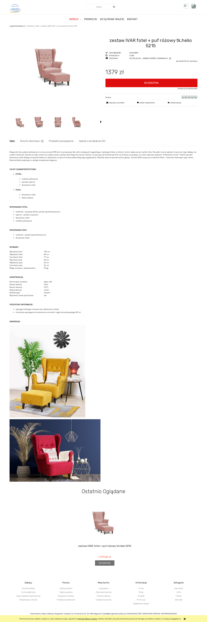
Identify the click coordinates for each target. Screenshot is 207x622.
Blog (141, 592)
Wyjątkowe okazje (141, 603)
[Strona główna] (15, 8)
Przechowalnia (103, 596)
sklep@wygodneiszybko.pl (114, 614)
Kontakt (141, 596)
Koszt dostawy (28, 588)
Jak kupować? (66, 588)
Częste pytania (66, 592)
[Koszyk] (194, 6)
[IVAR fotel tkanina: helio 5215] (39, 122)
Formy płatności (28, 592)
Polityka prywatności (66, 600)
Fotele (179, 596)
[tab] (15, 141)
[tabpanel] (103, 316)
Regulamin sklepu (66, 596)
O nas (141, 588)
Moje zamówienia (103, 592)
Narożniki (179, 588)
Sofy (179, 592)
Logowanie (103, 588)
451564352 (132, 614)
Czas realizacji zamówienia (28, 596)
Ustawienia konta (103, 600)
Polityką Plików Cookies (87, 619)
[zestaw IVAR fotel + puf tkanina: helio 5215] (20, 122)
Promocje (141, 600)
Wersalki (178, 600)
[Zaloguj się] (186, 6)
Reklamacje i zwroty (28, 600)
